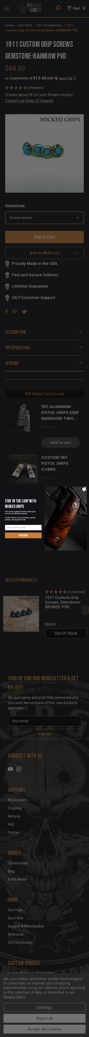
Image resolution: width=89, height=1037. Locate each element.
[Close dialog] (84, 489)
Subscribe (23, 535)
